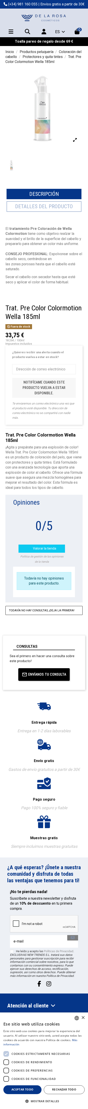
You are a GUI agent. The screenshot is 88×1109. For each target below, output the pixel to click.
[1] (51, 512)
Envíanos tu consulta (47, 674)
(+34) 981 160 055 (22, 4)
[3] (62, 512)
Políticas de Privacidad (58, 951)
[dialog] (44, 1060)
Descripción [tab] (44, 194)
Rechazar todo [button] (64, 1089)
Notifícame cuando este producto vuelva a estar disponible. (44, 387)
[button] (44, 1101)
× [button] (83, 1017)
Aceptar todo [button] (23, 1089)
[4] (67, 512)
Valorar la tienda (42, 549)
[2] (56, 512)
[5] (73, 512)
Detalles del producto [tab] (44, 206)
